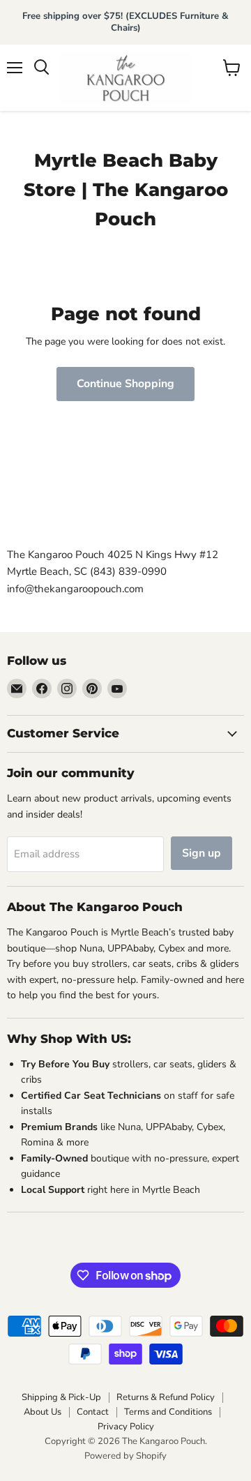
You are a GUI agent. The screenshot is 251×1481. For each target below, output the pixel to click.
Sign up (201, 853)
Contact (93, 1412)
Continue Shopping (125, 383)
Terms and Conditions (168, 1412)
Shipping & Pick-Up (61, 1397)
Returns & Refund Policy (165, 1397)
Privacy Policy (126, 1426)
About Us (42, 1412)
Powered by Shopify (125, 1456)
